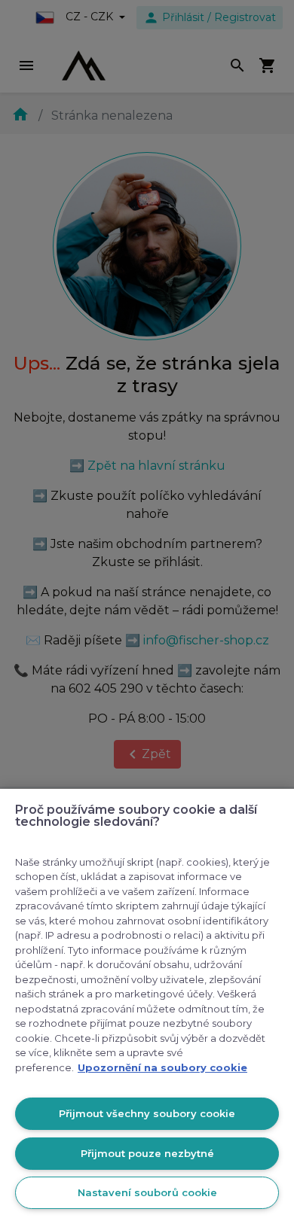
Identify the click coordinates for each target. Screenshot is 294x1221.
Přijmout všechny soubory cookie (147, 1113)
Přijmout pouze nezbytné (147, 1153)
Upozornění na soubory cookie (162, 1067)
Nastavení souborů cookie (147, 1192)
